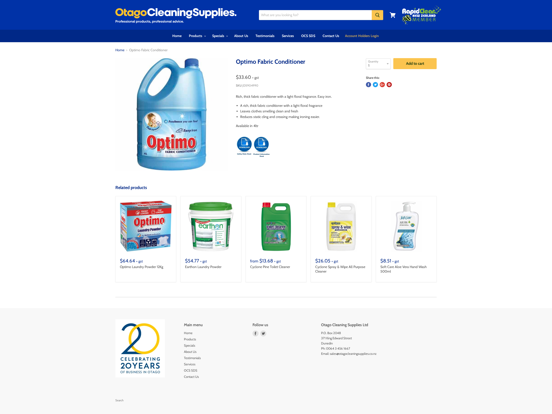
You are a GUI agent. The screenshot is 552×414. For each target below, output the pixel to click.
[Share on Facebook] (368, 84)
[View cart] (392, 15)
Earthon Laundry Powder (203, 267)
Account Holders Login (362, 36)
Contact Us (331, 36)
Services (288, 36)
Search (119, 400)
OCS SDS (308, 36)
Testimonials (265, 36)
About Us (241, 36)
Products (196, 36)
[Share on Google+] (382, 84)
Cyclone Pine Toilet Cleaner (270, 267)
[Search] (377, 15)
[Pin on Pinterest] (389, 84)
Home (177, 36)
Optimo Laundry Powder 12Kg (141, 267)
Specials (218, 36)
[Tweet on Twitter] (375, 84)
